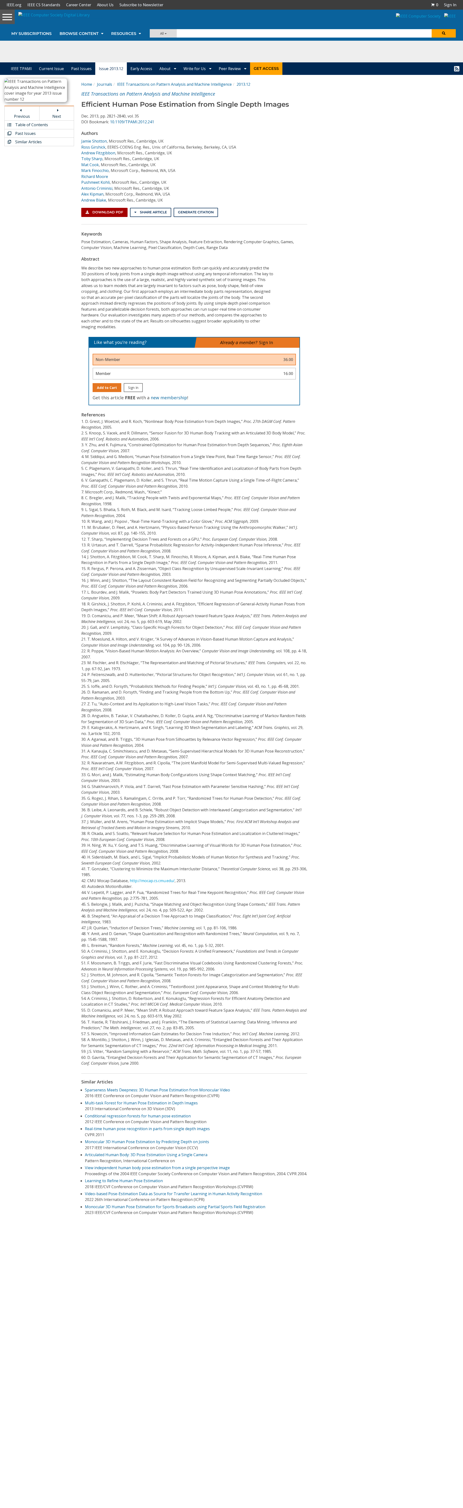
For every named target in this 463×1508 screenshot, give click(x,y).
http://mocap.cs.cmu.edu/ (152, 880)
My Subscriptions (31, 33)
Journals (104, 84)
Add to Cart (107, 387)
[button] (434, 5)
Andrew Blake (93, 200)
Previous (22, 116)
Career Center (78, 4)
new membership (169, 397)
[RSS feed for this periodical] (456, 68)
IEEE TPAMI (21, 68)
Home (86, 84)
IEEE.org (14, 4)
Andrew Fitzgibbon (98, 153)
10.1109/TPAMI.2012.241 (132, 122)
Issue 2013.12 (111, 68)
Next (56, 116)
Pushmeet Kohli (95, 182)
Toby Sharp (91, 158)
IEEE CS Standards (43, 4)
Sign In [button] (450, 4)
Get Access (266, 68)
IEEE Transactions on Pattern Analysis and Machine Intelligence (174, 84)
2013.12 (243, 84)
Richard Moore (94, 176)
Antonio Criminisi (96, 188)
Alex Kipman (92, 194)
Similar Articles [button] (28, 141)
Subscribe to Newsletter (141, 4)
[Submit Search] (444, 33)
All (162, 33)
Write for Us (195, 68)
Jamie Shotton (94, 141)
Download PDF (107, 212)
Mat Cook (90, 164)
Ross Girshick (93, 147)
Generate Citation (196, 212)
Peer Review (230, 68)
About (165, 68)
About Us (105, 4)
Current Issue (51, 68)
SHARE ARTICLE (153, 212)
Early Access (141, 68)
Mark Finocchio (95, 170)
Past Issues (81, 68)
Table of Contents (31, 124)
